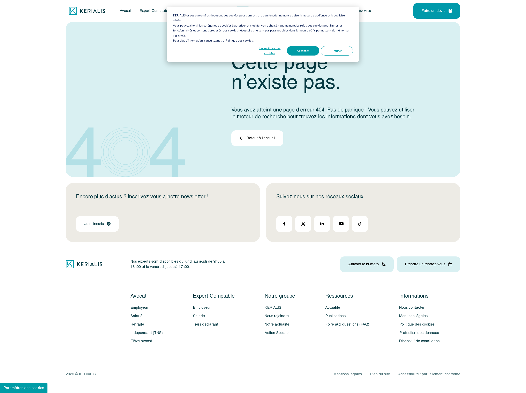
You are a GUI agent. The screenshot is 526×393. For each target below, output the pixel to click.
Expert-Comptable (155, 11)
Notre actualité (277, 324)
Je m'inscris (94, 224)
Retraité (137, 324)
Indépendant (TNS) (146, 333)
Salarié (136, 316)
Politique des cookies (417, 324)
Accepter (303, 50)
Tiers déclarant (205, 324)
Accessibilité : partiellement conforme (429, 374)
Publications (335, 316)
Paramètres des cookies (269, 50)
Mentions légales (413, 316)
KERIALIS (273, 308)
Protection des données (419, 333)
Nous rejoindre (277, 316)
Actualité (332, 308)
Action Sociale (276, 333)
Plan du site (380, 374)
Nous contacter (411, 308)
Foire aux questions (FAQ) (347, 324)
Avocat (125, 11)
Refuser (337, 50)
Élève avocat (141, 341)
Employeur (139, 308)
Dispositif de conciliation (419, 341)
